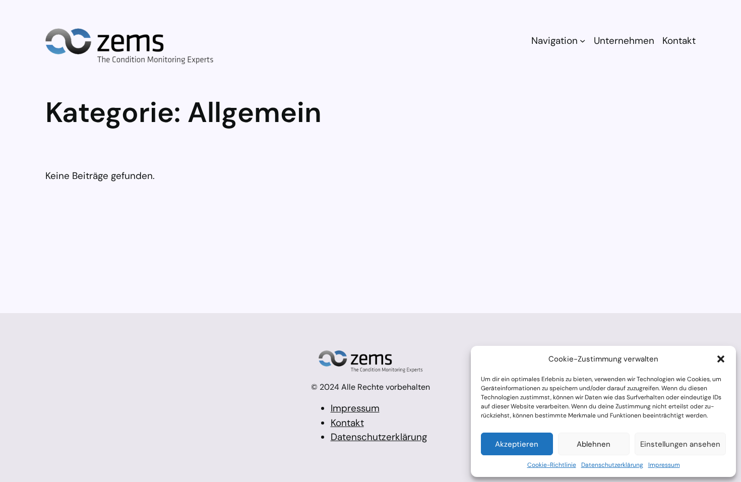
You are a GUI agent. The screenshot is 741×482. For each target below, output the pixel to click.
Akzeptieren (516, 444)
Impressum (664, 465)
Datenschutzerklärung (612, 465)
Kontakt (347, 422)
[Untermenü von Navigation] (582, 40)
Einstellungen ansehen (680, 444)
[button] (721, 359)
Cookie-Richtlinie (551, 465)
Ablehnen (593, 444)
